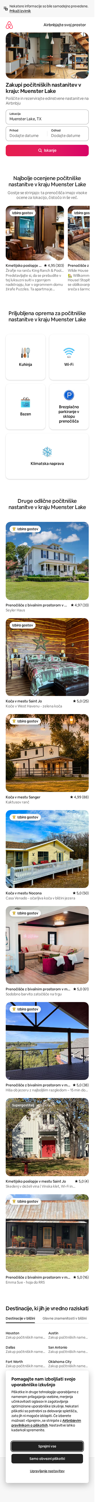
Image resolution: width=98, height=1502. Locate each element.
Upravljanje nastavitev (47, 1471)
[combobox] (47, 119)
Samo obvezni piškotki (47, 1459)
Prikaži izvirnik (20, 11)
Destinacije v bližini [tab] (20, 1318)
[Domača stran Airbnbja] (9, 24)
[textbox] (26, 136)
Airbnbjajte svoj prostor (65, 24)
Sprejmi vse (47, 1446)
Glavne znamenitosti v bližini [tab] (65, 1318)
